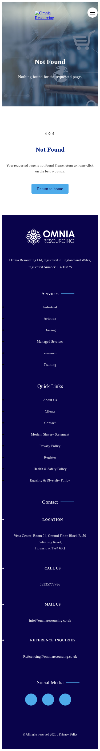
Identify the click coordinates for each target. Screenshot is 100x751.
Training (50, 365)
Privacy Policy (50, 446)
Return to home (50, 189)
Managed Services (50, 342)
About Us (50, 400)
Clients (50, 411)
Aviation (50, 319)
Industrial (50, 307)
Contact (50, 423)
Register (50, 457)
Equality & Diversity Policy (50, 480)
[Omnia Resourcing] (52, 18)
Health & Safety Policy (50, 469)
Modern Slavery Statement (50, 434)
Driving (50, 330)
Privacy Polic (67, 734)
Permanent (50, 353)
